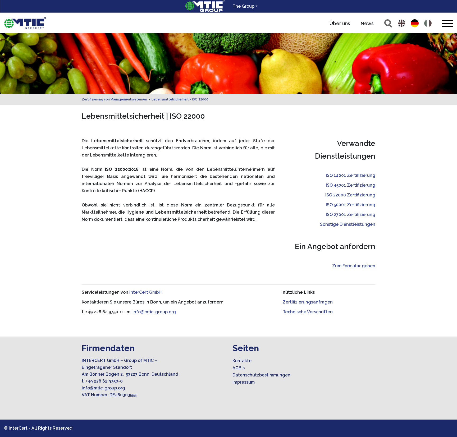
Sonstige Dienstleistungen (347, 224)
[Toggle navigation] (447, 23)
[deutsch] (415, 23)
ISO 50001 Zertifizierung (350, 204)
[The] (25, 23)
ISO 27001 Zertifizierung (350, 214)
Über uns (340, 23)
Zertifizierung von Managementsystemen (114, 99)
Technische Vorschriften (308, 311)
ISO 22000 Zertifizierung (350, 194)
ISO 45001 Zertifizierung (350, 185)
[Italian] (428, 23)
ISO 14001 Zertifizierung (350, 175)
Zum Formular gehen (353, 265)
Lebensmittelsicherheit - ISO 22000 (180, 99)
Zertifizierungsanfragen (308, 302)
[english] (401, 23)
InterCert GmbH (145, 292)
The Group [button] (243, 6)
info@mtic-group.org (154, 311)
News (367, 23)
